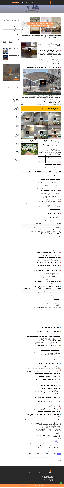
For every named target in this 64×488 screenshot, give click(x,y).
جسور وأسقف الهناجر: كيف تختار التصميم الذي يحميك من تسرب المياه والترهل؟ (14, 55)
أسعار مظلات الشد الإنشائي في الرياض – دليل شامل (55, 207)
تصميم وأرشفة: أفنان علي (24, 485)
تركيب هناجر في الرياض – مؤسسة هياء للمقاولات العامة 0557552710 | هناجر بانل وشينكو (8, 42)
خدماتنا (34, 2)
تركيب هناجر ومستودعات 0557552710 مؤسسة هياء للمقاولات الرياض (14, 49)
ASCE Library (56, 441)
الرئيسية (40, 2)
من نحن (24, 2)
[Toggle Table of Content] (59, 40)
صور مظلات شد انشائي (29, 2)
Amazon (57, 442)
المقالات (37, 2)
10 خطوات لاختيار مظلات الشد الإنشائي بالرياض (56, 211)
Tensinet (57, 446)
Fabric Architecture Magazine (55, 448)
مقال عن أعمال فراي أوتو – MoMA (54, 444)
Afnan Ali (59, 449)
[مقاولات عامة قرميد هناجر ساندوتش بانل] (50, 2)
